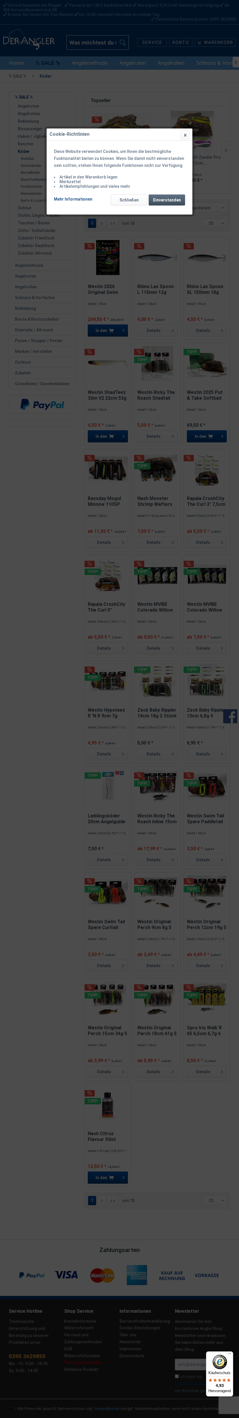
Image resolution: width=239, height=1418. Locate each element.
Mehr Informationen (73, 199)
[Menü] (229, 1354)
